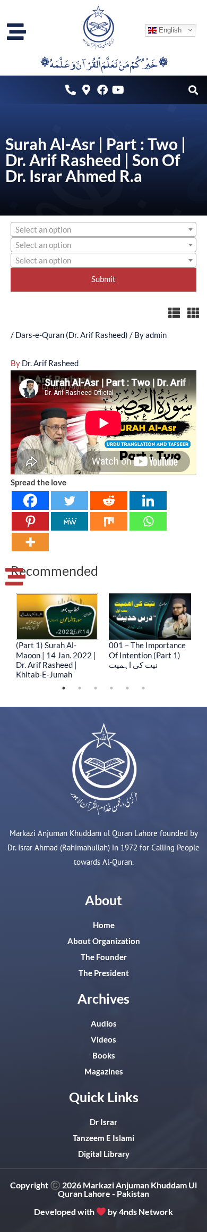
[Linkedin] (148, 500)
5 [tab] (127, 688)
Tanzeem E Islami (103, 1138)
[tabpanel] (57, 636)
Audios (104, 1023)
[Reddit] (108, 500)
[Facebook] (30, 500)
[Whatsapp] (148, 521)
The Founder (104, 957)
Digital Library (104, 1154)
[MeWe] (69, 521)
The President (104, 973)
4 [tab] (111, 688)
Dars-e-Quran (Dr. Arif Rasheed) (71, 335)
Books (103, 1055)
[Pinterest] (30, 521)
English (169, 30)
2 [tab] (79, 688)
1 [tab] (63, 688)
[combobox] (103, 229)
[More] (30, 542)
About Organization (103, 941)
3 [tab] (95, 688)
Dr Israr (103, 1122)
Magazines (103, 1071)
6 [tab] (143, 688)
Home (104, 925)
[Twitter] (69, 500)
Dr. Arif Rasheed (50, 363)
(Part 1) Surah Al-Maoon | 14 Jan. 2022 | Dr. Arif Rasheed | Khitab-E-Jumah (56, 659)
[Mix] (108, 521)
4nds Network (146, 1211)
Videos (103, 1039)
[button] (193, 89)
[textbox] (103, 229)
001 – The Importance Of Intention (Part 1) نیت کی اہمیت (147, 654)
